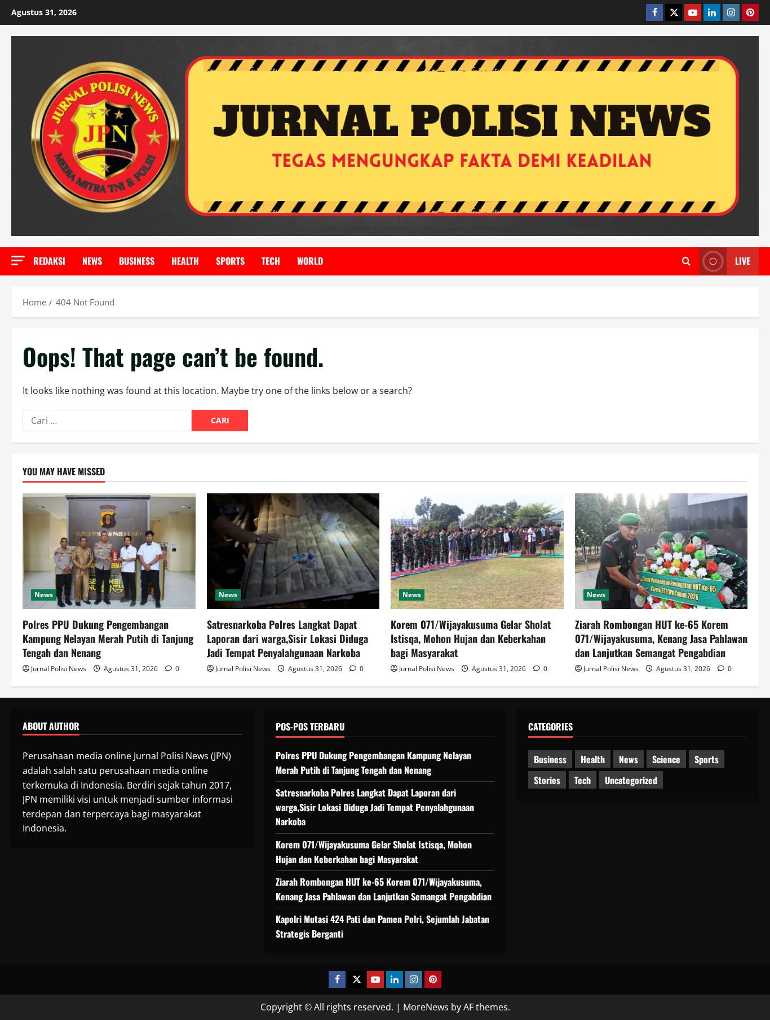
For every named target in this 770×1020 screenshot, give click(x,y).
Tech (271, 261)
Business (136, 261)
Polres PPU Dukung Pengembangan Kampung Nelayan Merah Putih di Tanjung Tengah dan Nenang (108, 638)
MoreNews (426, 1007)
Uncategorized (631, 780)
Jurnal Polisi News (58, 668)
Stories (547, 780)
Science (666, 759)
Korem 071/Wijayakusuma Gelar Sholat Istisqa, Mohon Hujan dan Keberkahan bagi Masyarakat (471, 638)
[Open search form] (686, 261)
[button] (18, 260)
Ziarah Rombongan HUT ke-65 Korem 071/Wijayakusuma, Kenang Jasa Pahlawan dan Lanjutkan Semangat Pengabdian (661, 638)
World (310, 261)
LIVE (742, 261)
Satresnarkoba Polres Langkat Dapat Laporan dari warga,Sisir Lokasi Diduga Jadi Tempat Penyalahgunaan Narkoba (287, 638)
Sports (230, 261)
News (92, 261)
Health (185, 261)
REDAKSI (49, 261)
